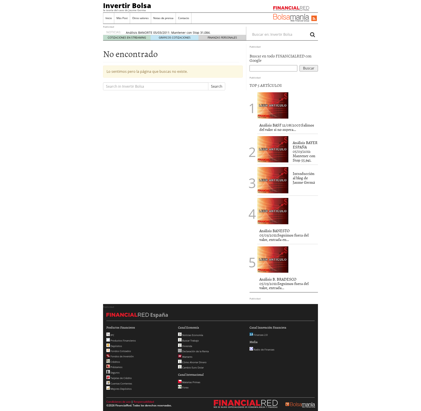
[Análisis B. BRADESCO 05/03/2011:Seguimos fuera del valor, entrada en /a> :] (272, 259)
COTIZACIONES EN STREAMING (127, 37)
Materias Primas (191, 382)
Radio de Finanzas (263, 349)
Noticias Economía (192, 335)
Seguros (115, 372)
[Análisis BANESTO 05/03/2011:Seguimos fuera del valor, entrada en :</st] (272, 210)
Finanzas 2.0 (260, 334)
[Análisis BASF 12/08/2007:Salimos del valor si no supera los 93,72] (272, 105)
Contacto (183, 18)
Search (216, 86)
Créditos (115, 361)
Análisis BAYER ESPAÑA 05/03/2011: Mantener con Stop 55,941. (305, 151)
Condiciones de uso (118, 402)
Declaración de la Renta (195, 351)
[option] (182, 32)
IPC (112, 335)
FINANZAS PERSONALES (222, 37)
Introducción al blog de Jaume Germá (304, 178)
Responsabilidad (144, 402)
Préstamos (116, 367)
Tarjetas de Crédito (121, 378)
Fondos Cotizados (120, 351)
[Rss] (314, 18)
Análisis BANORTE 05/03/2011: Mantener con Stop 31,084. (168, 32)
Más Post (122, 18)
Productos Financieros (123, 340)
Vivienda (187, 346)
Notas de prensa (163, 18)
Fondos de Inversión (122, 356)
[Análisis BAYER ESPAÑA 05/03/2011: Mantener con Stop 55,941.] (272, 149)
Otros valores (140, 18)
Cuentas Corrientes (121, 383)
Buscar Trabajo (190, 340)
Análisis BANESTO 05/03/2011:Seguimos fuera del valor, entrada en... (284, 235)
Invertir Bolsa (127, 5)
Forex (185, 387)
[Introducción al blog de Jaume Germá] (272, 180)
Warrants (187, 356)
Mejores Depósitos (121, 388)
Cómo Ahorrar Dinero (194, 362)
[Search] (312, 34)
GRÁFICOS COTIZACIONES (175, 37)
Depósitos (116, 346)
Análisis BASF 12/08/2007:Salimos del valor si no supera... (286, 127)
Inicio (108, 18)
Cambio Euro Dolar (193, 367)
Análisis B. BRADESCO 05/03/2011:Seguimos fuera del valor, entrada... (284, 283)
